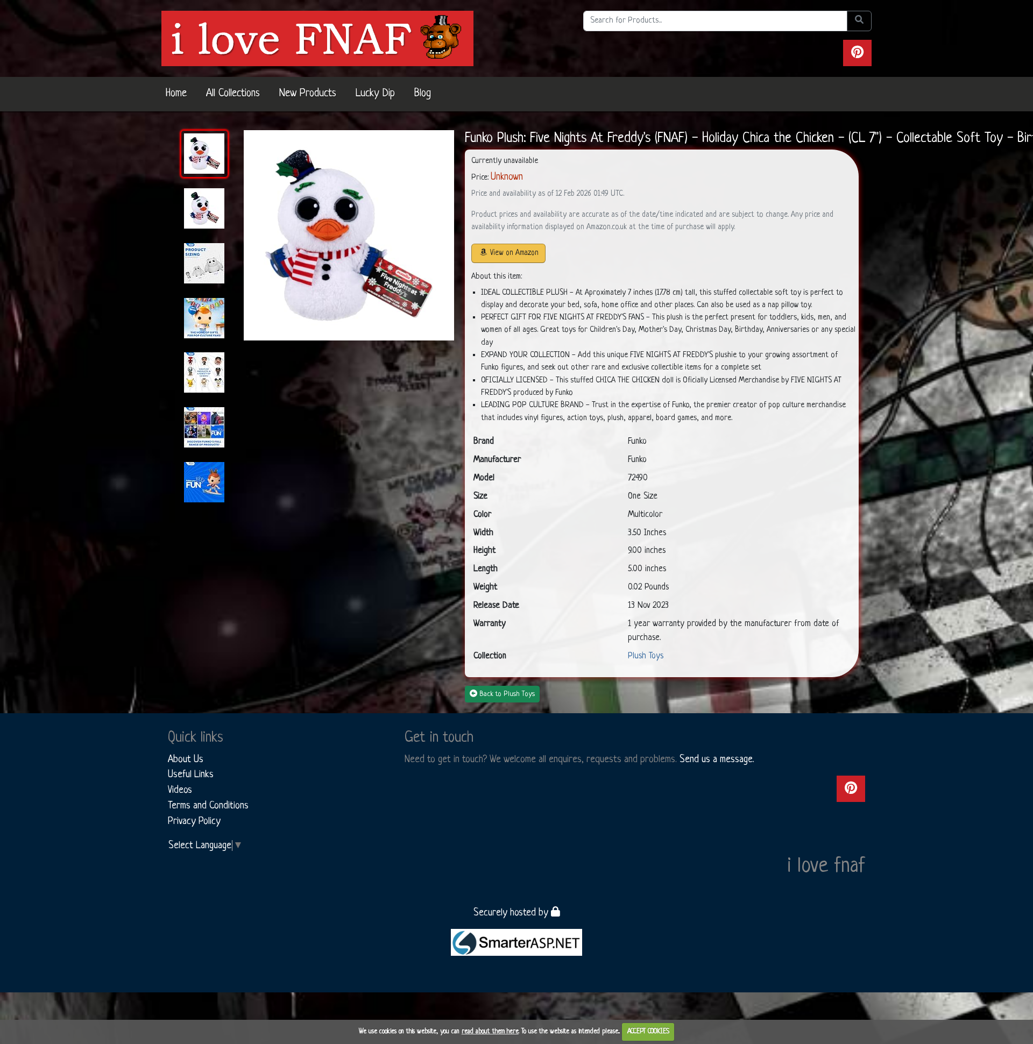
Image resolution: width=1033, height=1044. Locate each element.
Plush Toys (645, 656)
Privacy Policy (194, 821)
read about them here (490, 1031)
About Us (185, 759)
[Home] (317, 38)
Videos (180, 790)
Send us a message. (717, 759)
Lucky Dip (375, 94)
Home (176, 94)
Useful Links (191, 774)
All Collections (233, 94)
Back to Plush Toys (507, 694)
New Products (307, 94)
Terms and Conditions (208, 805)
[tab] (204, 153)
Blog (422, 94)
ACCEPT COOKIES (648, 1031)
